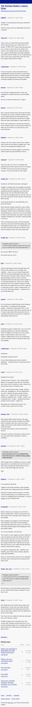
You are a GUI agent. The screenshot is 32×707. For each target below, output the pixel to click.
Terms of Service (5, 698)
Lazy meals (4, 674)
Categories (9, 695)
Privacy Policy (16, 698)
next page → (4, 637)
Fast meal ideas (5, 667)
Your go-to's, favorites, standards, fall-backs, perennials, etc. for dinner (9, 682)
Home (2, 695)
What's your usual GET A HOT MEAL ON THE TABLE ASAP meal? (9, 650)
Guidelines (16, 695)
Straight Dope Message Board (9, 1)
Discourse (10, 702)
